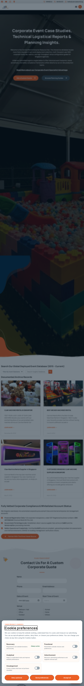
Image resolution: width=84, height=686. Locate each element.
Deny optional (16, 678)
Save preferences (41, 678)
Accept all (67, 678)
